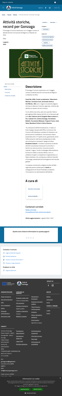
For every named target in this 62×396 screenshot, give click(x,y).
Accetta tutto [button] (25, 389)
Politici (3, 308)
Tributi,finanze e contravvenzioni (35, 308)
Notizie (15, 15)
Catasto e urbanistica (22, 311)
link (46, 386)
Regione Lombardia (7, 2)
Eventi (48, 313)
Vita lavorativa (20, 303)
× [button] (60, 378)
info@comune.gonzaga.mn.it (9, 371)
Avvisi (48, 303)
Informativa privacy (36, 336)
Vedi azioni (52, 22)
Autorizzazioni (35, 320)
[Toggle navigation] (3, 8)
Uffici (2, 303)
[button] (31, 393)
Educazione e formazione (35, 298)
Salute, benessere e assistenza (36, 316)
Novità (9, 15)
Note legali (34, 339)
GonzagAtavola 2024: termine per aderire (38, 212)
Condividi (44, 22)
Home (3, 15)
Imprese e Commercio (22, 306)
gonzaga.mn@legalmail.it (8, 362)
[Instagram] (49, 8)
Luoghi (48, 311)
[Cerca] (59, 8)
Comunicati (49, 300)
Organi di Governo (6, 297)
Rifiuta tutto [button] (37, 389)
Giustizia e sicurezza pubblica (36, 303)
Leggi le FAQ (19, 341)
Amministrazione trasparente (36, 332)
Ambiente (34, 312)
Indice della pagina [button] (9, 84)
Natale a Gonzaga (31, 210)
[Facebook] (45, 8)
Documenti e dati (5, 316)
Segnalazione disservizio (19, 337)
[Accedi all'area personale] (55, 2)
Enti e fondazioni (5, 305)
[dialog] (31, 386)
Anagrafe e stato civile (22, 298)
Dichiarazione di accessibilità (35, 343)
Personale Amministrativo (5, 312)
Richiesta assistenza (21, 344)
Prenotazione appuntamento (20, 332)
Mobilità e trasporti (21, 316)
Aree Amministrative (6, 300)
